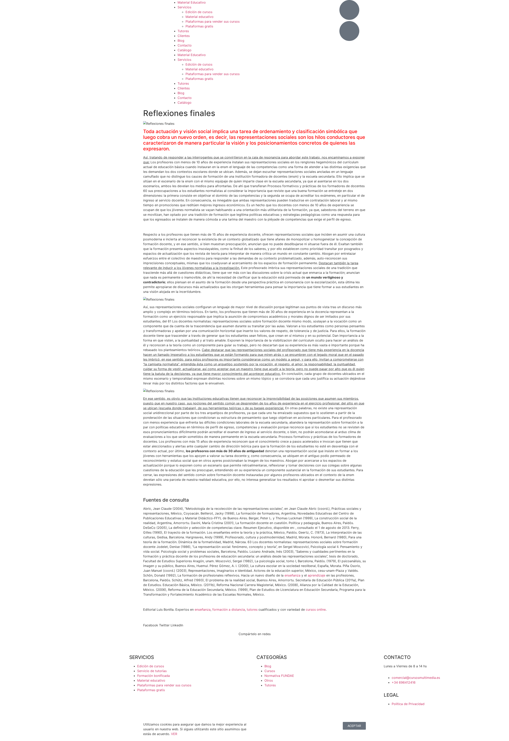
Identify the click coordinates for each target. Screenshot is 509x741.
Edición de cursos (199, 12)
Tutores (183, 31)
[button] (150, 625)
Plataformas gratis (199, 26)
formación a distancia (228, 609)
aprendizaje (316, 575)
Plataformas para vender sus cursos (213, 21)
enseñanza (292, 575)
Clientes (184, 36)
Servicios (184, 7)
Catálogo (184, 50)
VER (174, 734)
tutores (252, 609)
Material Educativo (192, 2)
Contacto (185, 45)
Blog (181, 41)
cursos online (316, 609)
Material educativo (200, 17)
